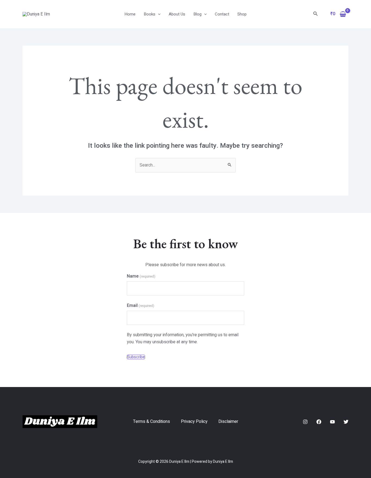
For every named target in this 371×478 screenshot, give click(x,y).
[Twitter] (346, 421)
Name (141, 276)
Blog (197, 14)
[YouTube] (332, 421)
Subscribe (136, 357)
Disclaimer (228, 421)
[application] (158, 14)
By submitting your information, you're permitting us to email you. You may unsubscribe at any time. (182, 338)
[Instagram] (305, 421)
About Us (177, 14)
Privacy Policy (194, 421)
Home (130, 14)
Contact (222, 14)
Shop (242, 14)
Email (140, 305)
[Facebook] (318, 421)
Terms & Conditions (151, 421)
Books (149, 14)
